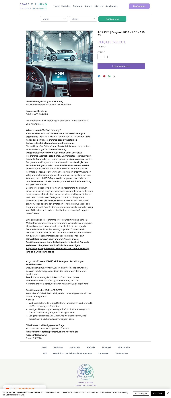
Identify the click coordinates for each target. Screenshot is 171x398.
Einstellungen (141, 393)
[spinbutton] (103, 56)
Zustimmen (157, 393)
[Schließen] (167, 393)
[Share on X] (114, 76)
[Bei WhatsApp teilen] (109, 76)
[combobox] (54, 19)
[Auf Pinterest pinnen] (104, 76)
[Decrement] (99, 56)
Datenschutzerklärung (15, 394)
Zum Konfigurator (34, 123)
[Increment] (107, 56)
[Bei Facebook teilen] (99, 76)
